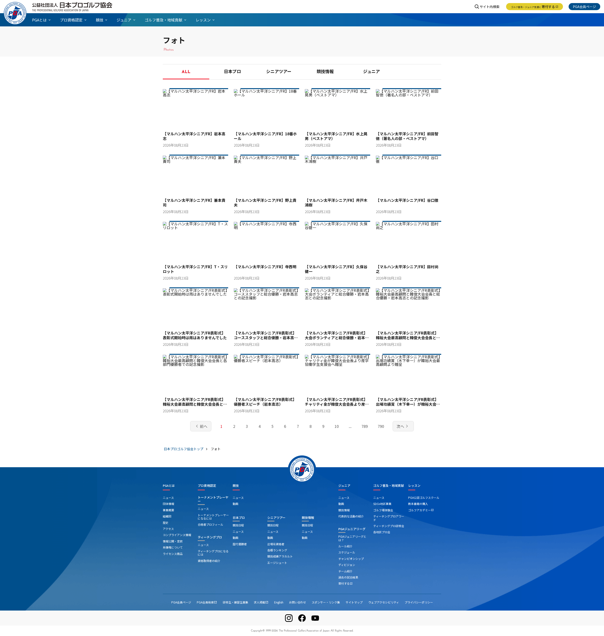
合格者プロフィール (210, 524)
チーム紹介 (345, 571)
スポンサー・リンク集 (326, 602)
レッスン (414, 485)
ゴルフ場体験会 (383, 510)
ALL (186, 72)
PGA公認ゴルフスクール (423, 498)
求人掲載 (261, 602)
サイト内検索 (489, 6)
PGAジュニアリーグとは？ (352, 538)
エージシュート (277, 563)
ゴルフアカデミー (421, 510)
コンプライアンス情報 (177, 535)
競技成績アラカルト (280, 556)
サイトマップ (354, 602)
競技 (236, 485)
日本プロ (232, 72)
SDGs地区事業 (382, 504)
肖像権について (173, 547)
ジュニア (371, 72)
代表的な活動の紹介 (351, 516)
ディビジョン (346, 565)
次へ (403, 426)
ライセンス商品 (173, 554)
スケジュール (346, 552)
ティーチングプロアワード (388, 517)
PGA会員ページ (584, 6)
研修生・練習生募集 (235, 602)
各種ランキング (277, 550)
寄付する (534, 6)
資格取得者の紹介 (209, 561)
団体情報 (168, 504)
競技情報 (325, 72)
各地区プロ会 (381, 532)
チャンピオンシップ (351, 559)
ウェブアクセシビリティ (383, 602)
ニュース (168, 498)
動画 (235, 504)
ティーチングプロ (210, 537)
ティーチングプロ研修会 (388, 526)
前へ (200, 426)
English (278, 602)
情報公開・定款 (173, 541)
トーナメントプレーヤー (213, 499)
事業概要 (168, 510)
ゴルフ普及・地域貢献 (388, 485)
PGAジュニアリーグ (351, 529)
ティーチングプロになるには (213, 552)
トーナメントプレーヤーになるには (213, 516)
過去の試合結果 (348, 577)
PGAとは (169, 485)
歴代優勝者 (240, 544)
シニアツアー (278, 72)
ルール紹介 (345, 546)
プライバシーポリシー (419, 602)
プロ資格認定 (207, 485)
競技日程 (238, 525)
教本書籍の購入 (418, 504)
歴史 (165, 522)
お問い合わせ (297, 602)
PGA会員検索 (207, 602)
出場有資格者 (275, 544)
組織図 (167, 516)
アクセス (168, 529)
